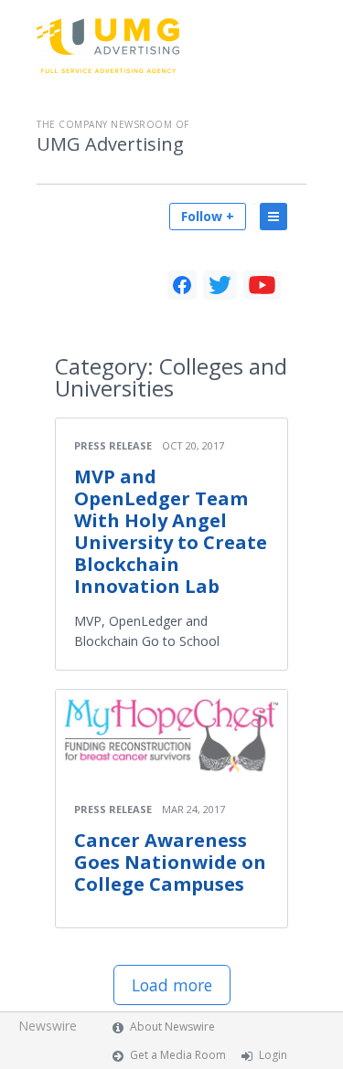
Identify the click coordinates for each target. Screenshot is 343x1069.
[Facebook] (182, 285)
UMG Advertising (110, 144)
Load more (172, 985)
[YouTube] (262, 285)
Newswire (47, 1025)
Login (273, 1055)
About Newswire (172, 1026)
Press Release (113, 445)
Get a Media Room (178, 1055)
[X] (220, 285)
